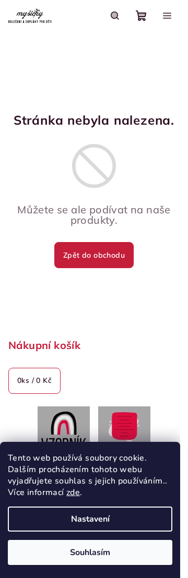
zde (73, 492)
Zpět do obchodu (94, 255)
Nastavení (90, 519)
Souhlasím (90, 552)
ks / (34, 381)
